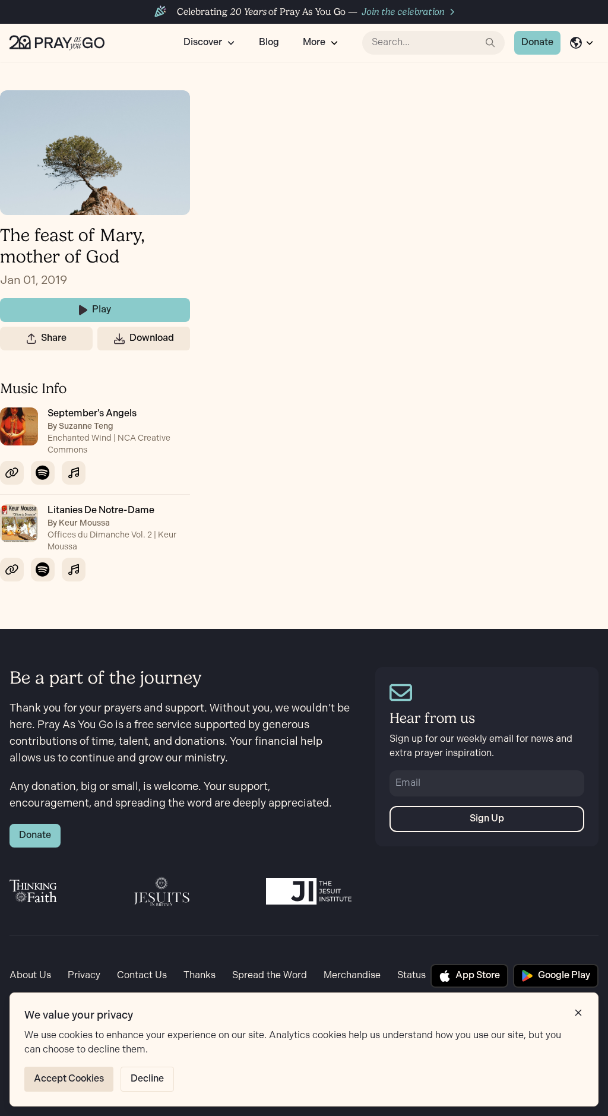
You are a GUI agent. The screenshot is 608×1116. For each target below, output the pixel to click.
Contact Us (142, 975)
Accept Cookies (69, 1079)
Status (411, 975)
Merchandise (352, 975)
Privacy (84, 975)
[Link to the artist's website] (12, 473)
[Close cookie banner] (578, 1012)
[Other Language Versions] (581, 42)
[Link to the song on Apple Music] (74, 473)
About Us (30, 975)
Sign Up (487, 818)
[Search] (490, 43)
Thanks (199, 975)
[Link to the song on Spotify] (43, 473)
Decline (147, 1079)
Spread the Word (269, 975)
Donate (537, 42)
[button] (31, 338)
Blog (269, 42)
